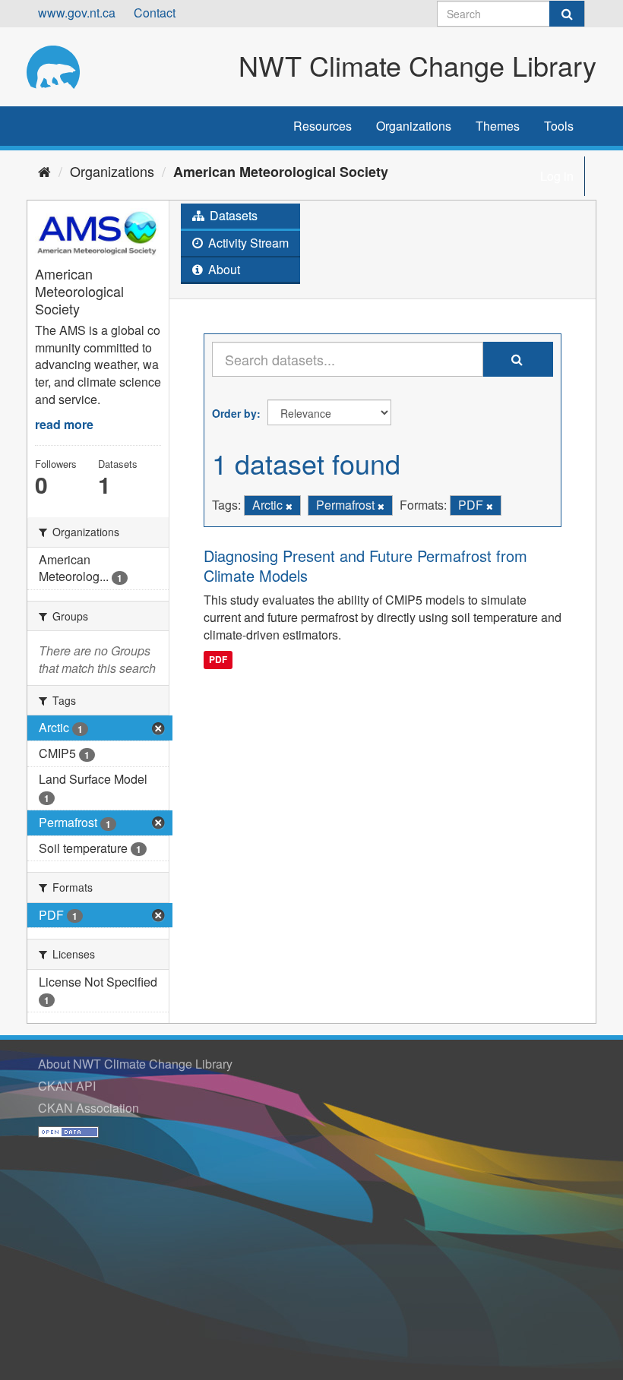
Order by (234, 413)
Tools (559, 125)
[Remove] (289, 506)
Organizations (413, 125)
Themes (498, 125)
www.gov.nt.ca (76, 12)
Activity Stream (247, 242)
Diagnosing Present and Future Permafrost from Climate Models (365, 565)
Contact (155, 12)
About (222, 269)
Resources (322, 125)
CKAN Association (88, 1107)
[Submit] (566, 14)
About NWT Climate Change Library (135, 1063)
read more (64, 424)
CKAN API (67, 1085)
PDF (218, 659)
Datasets (232, 215)
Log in (557, 176)
